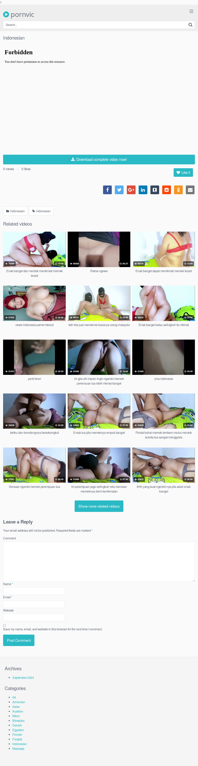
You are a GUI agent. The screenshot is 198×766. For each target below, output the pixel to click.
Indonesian (17, 211)
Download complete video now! (101, 159)
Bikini (16, 716)
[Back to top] (187, 755)
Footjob (17, 739)
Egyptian (18, 730)
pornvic (21, 14)
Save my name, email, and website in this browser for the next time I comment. (52, 629)
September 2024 (23, 677)
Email (7, 597)
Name (8, 584)
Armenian (18, 702)
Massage (18, 748)
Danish (17, 725)
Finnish (17, 734)
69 (14, 697)
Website (8, 610)
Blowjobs (18, 720)
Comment (9, 538)
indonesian (43, 211)
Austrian (17, 711)
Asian (16, 706)
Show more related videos (99, 506)
